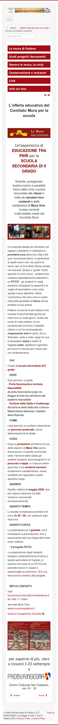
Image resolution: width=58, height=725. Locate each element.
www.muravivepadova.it (21, 608)
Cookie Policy (38, 718)
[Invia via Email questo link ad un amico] (49, 95)
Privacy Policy (23, 718)
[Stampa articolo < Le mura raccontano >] (45, 95)
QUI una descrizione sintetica (27, 573)
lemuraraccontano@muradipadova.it (28, 595)
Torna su (51, 712)
